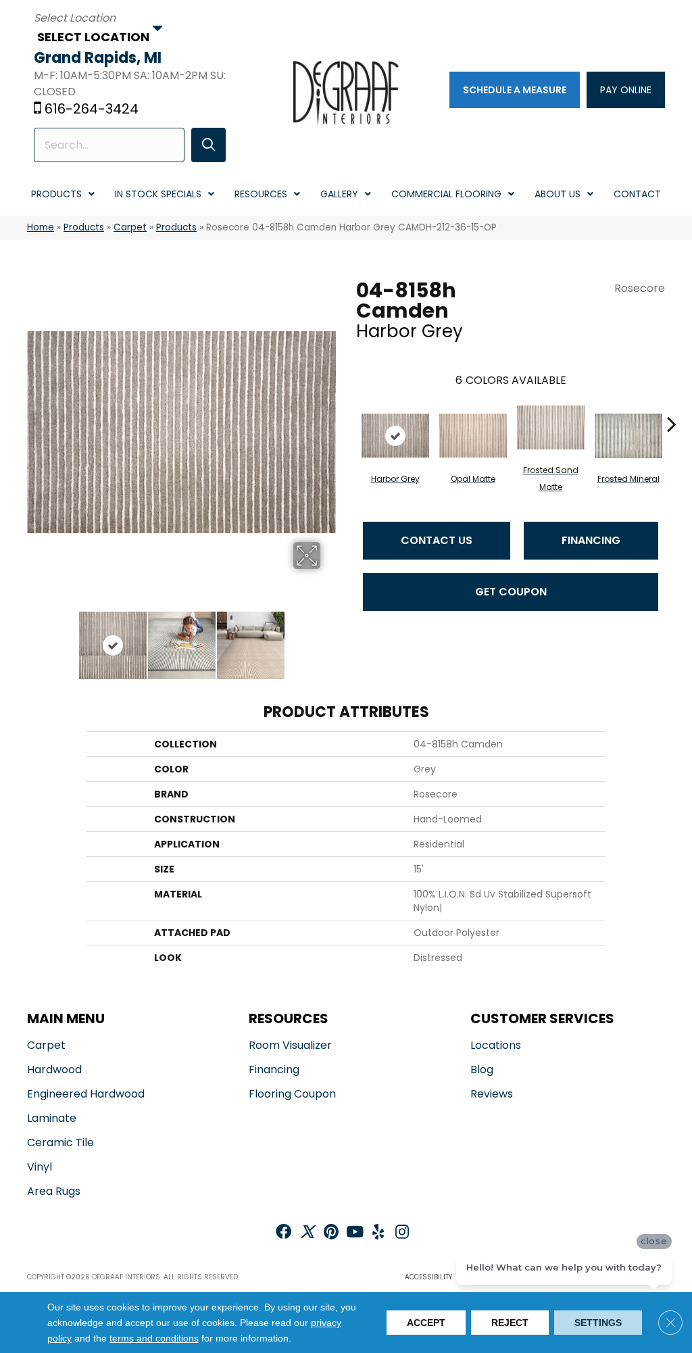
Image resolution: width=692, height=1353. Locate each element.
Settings (598, 1322)
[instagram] (402, 1233)
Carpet (130, 227)
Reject (509, 1322)
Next (329, 638)
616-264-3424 (92, 109)
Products (84, 227)
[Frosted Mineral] (628, 436)
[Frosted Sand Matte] (551, 427)
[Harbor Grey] (395, 435)
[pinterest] (331, 1233)
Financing (591, 540)
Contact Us (436, 540)
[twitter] (307, 1233)
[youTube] (355, 1233)
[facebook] (283, 1233)
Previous (34, 638)
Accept (426, 1322)
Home (40, 227)
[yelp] (378, 1233)
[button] (208, 145)
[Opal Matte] (473, 435)
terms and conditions (154, 1338)
